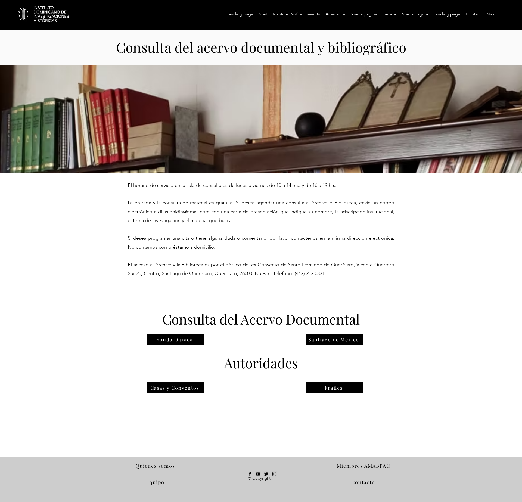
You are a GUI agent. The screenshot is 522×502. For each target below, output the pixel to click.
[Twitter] (266, 474)
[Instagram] (274, 474)
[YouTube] (258, 474)
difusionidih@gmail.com (183, 212)
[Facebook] (250, 474)
